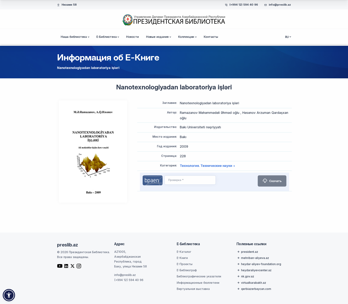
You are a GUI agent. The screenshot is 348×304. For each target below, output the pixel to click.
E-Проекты (184, 264)
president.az (249, 252)
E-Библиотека (106, 37)
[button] (9, 295)
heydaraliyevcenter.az (256, 270)
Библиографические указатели (199, 276)
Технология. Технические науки (206, 166)
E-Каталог (184, 252)
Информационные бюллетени (198, 282)
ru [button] (287, 37)
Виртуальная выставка (193, 289)
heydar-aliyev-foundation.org (261, 264)
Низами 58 (69, 4)
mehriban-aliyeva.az (255, 258)
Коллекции (186, 37)
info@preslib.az (280, 4)
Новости (132, 37)
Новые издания (157, 37)
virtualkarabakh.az (253, 282)
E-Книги (182, 258)
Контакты (211, 37)
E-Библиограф (187, 270)
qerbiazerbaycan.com (256, 289)
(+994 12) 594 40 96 (243, 4)
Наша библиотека (74, 37)
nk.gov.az (247, 276)
